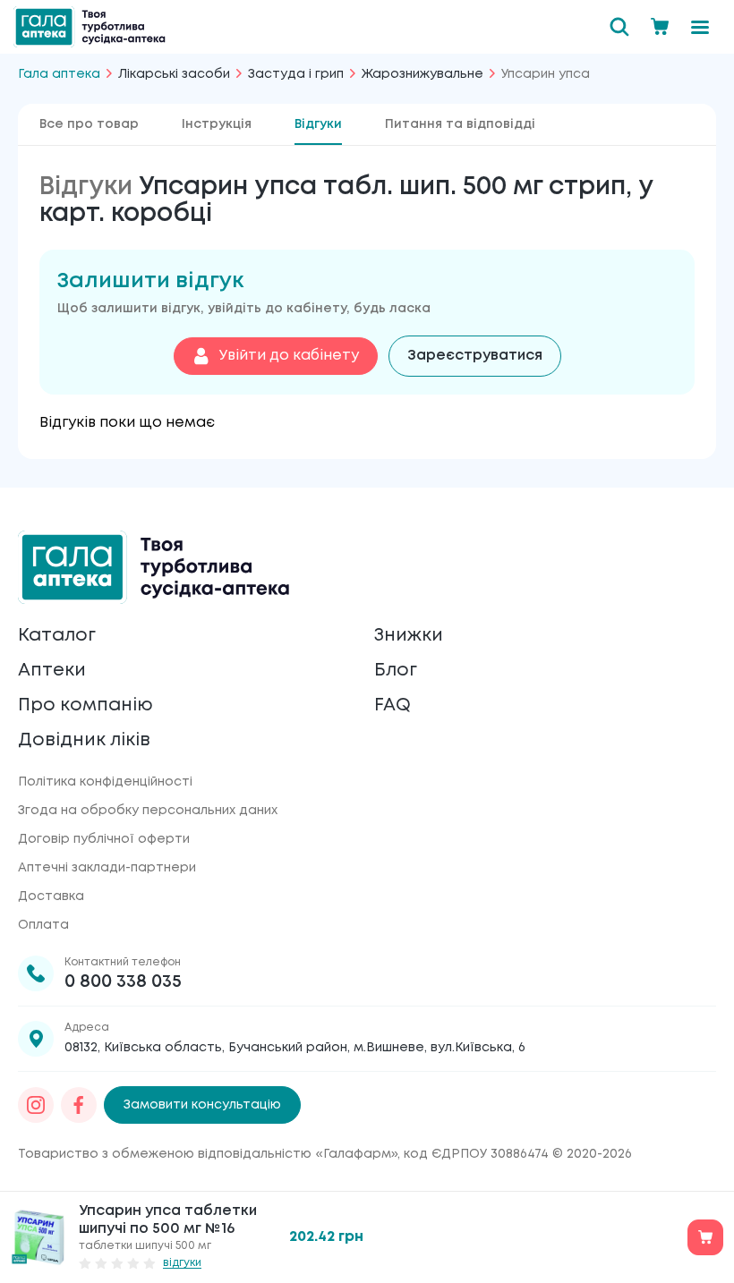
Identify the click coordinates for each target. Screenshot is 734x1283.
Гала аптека (59, 74)
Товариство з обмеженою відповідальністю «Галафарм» (207, 1154)
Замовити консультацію (202, 1105)
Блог (395, 670)
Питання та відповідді (460, 124)
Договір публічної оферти (104, 839)
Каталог (57, 635)
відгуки (182, 1263)
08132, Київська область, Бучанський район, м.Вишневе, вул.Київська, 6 (294, 1047)
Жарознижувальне (422, 74)
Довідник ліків (84, 740)
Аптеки (52, 670)
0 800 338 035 (123, 981)
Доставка (51, 896)
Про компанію (85, 705)
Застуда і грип (296, 74)
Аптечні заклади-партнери (107, 867)
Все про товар (89, 124)
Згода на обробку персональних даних (147, 810)
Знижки (408, 635)
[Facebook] (79, 1105)
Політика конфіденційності (105, 782)
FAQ (392, 705)
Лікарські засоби (174, 74)
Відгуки (318, 124)
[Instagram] (36, 1105)
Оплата (43, 925)
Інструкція (217, 124)
